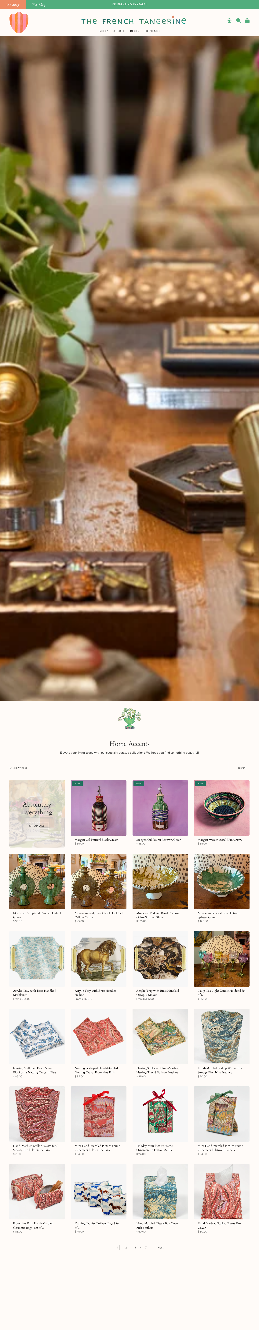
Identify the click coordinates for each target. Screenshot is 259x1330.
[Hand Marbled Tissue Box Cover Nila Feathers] (160, 1191)
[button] (103, 22)
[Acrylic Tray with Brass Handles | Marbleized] (37, 959)
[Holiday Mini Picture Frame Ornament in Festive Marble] (160, 1114)
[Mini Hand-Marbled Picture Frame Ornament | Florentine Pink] (98, 1114)
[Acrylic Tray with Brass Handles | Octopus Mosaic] (160, 959)
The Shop (13, 4)
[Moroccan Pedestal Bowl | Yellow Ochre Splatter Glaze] (160, 881)
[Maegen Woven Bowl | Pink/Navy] (222, 808)
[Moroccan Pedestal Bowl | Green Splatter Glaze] (222, 881)
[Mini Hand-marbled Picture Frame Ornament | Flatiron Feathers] (222, 1114)
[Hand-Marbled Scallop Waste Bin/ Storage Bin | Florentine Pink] (37, 1114)
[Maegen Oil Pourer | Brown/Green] (160, 808)
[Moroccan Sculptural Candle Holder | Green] (37, 881)
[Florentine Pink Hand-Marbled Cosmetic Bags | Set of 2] (37, 1191)
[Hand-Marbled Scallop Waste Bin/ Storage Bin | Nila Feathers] (222, 1036)
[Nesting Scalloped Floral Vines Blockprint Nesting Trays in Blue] (37, 1036)
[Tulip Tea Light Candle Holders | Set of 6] (222, 959)
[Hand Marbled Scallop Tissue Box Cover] (222, 1191)
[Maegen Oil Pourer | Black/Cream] (98, 808)
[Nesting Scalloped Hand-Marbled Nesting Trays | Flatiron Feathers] (160, 1036)
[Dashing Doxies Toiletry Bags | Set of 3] (98, 1191)
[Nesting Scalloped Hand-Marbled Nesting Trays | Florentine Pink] (98, 1036)
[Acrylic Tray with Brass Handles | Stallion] (98, 959)
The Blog (39, 4)
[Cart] (247, 20)
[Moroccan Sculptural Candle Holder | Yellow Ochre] (98, 881)
